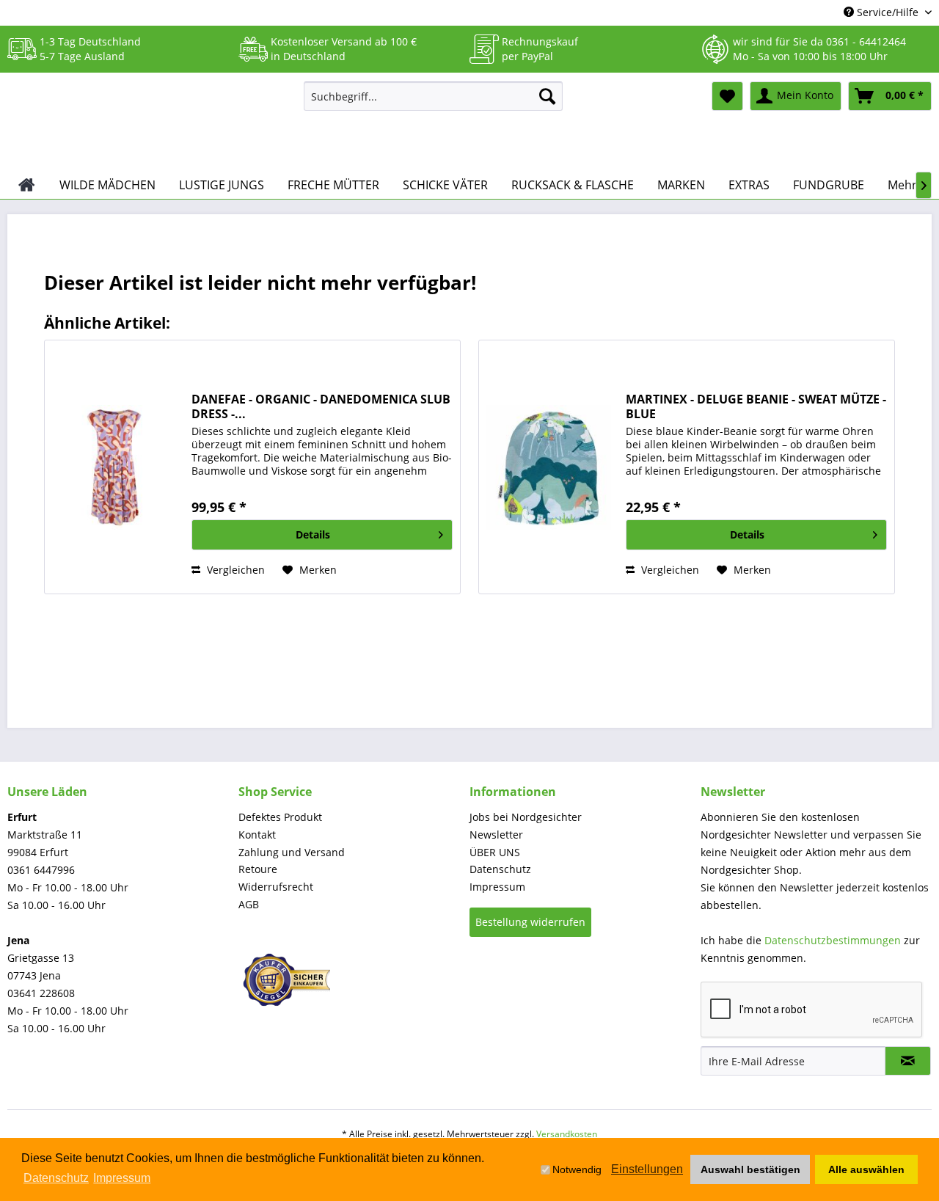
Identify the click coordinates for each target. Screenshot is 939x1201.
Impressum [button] (121, 1178)
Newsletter (496, 835)
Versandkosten (566, 1134)
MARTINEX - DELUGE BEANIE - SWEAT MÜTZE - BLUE (756, 406)
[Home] (26, 185)
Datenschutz (500, 869)
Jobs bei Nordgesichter (526, 817)
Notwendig (577, 1169)
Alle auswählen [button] (866, 1169)
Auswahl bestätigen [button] (750, 1169)
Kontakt (257, 835)
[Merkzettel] (727, 96)
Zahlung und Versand (291, 852)
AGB (248, 904)
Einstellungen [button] (647, 1169)
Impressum (497, 887)
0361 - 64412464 (866, 41)
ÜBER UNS (495, 852)
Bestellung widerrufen (530, 922)
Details (313, 534)
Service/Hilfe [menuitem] (887, 12)
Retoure (257, 869)
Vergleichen (234, 570)
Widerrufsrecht (275, 887)
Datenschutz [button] (56, 1178)
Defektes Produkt (280, 817)
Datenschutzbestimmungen (832, 940)
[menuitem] (433, 96)
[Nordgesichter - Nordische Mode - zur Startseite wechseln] (150, 122)
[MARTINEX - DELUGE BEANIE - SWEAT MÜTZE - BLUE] (548, 467)
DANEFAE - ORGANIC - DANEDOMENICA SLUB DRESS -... (320, 406)
